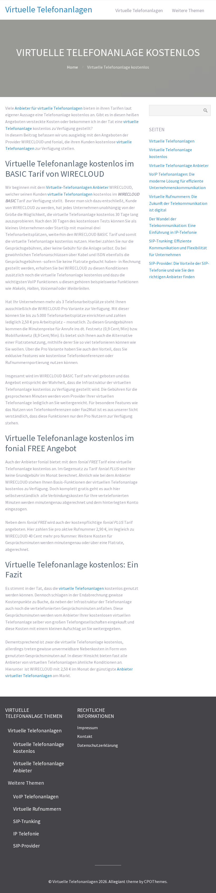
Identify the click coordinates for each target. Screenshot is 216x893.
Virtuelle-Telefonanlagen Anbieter (77, 187)
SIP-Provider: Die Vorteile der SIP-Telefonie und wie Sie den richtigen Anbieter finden (179, 270)
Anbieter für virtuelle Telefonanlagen (48, 108)
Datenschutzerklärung (97, 745)
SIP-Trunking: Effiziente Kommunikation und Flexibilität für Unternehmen (178, 247)
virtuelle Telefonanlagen (69, 194)
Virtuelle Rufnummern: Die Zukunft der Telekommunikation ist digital (178, 203)
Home (72, 67)
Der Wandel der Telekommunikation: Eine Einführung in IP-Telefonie (173, 225)
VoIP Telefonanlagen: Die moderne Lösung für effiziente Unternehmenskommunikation (177, 180)
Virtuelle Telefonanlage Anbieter (179, 165)
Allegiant (117, 881)
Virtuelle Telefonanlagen (48, 9)
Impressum (87, 727)
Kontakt (84, 736)
